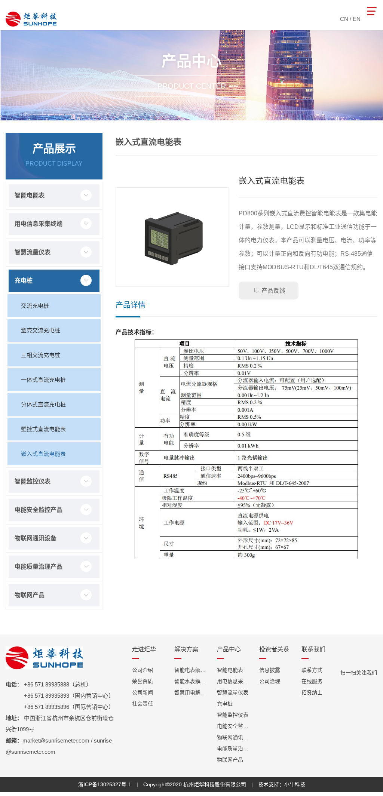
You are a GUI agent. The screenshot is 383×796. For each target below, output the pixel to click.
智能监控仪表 (32, 481)
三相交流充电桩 (40, 355)
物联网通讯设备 (35, 538)
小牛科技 (294, 784)
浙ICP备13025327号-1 (104, 784)
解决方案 (186, 649)
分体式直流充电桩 (43, 404)
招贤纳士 (311, 692)
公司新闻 (142, 692)
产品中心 (229, 649)
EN (357, 19)
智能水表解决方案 (191, 681)
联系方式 (311, 670)
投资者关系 (274, 649)
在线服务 (311, 681)
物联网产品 (30, 595)
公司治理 (269, 681)
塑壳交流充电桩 (40, 330)
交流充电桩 (35, 305)
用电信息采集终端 (38, 224)
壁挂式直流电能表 (43, 429)
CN (344, 19)
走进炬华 (144, 649)
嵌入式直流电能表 (43, 454)
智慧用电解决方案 (191, 692)
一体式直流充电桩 (43, 380)
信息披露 (269, 670)
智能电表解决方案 (191, 670)
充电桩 (24, 280)
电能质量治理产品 (38, 566)
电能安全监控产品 (38, 510)
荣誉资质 (142, 681)
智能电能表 (30, 195)
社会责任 (142, 704)
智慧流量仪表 (32, 252)
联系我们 (313, 649)
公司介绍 (142, 670)
